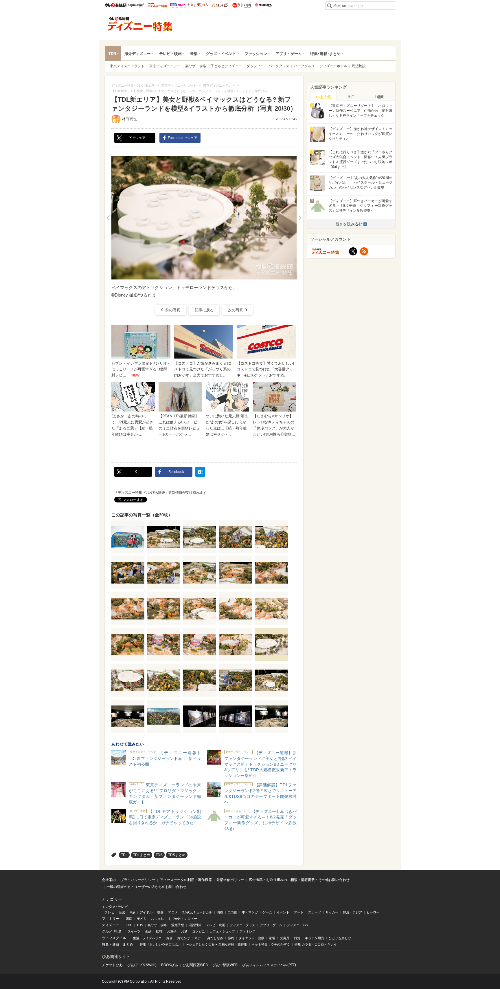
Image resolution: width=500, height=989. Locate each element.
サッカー (332, 912)
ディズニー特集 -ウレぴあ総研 (140, 24)
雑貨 (297, 938)
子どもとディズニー (226, 66)
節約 (231, 938)
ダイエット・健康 (251, 938)
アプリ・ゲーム (288, 54)
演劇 (220, 912)
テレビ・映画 (170, 54)
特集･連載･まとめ (325, 54)
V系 (132, 912)
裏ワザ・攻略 (195, 66)
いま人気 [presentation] (323, 97)
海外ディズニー (137, 54)
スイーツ (134, 931)
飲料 (159, 931)
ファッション (256, 54)
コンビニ (198, 931)
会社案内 (109, 880)
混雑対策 (195, 925)
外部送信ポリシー (230, 880)
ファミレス (247, 931)
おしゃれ (157, 918)
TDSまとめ (176, 855)
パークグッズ (279, 66)
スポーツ (314, 912)
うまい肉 (241, 5)
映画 (160, 912)
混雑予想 (177, 925)
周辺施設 (359, 66)
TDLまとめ (141, 855)
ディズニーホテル (333, 66)
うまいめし (198, 5)
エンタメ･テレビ (115, 907)
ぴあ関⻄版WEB (195, 965)
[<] (108, 217)
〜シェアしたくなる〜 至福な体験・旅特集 (216, 944)
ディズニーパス (298, 925)
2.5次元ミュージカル (197, 912)
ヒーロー (373, 912)
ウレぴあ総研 (115, 5)
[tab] (323, 96)
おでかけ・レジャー (182, 918)
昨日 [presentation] (351, 97)
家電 (272, 938)
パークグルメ (304, 66)
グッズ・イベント (221, 54)
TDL (124, 855)
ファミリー (110, 919)
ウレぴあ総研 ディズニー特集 (157, 5)
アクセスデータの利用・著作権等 (186, 880)
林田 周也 (129, 119)
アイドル (146, 912)
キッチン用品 (314, 938)
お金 (169, 938)
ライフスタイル (114, 938)
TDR (112, 54)
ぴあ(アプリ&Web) (142, 965)
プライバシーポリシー (137, 880)
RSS (364, 251)
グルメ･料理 (111, 931)
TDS (159, 855)
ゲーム (267, 912)
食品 (148, 931)
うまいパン (220, 5)
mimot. (177, 5)
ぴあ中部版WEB (225, 965)
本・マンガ (250, 912)
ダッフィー (255, 66)
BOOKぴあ (169, 965)
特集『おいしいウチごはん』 (160, 944)
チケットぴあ (112, 965)
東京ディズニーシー (165, 66)
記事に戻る (204, 310)
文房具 (284, 938)
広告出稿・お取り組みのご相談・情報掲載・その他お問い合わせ (299, 880)
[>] (300, 217)
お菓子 (172, 931)
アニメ (173, 912)
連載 (115, 944)
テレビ (109, 912)
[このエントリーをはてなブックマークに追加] (200, 472)
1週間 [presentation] (379, 97)
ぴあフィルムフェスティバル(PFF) (269, 965)
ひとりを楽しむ (340, 938)
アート (299, 912)
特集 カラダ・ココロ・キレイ (316, 944)
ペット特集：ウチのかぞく (271, 944)
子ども (141, 918)
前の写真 (172, 310)
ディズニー (110, 925)
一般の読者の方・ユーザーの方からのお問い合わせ (146, 887)
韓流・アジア (352, 912)
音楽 (194, 54)
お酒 (184, 931)
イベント (283, 912)
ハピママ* (135, 5)
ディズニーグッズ (242, 925)
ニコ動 (232, 912)
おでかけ (183, 938)
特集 (105, 944)
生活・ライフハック (147, 938)
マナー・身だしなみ (208, 938)
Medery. (263, 5)
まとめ (128, 944)
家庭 (129, 918)
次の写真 (235, 310)
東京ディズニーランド (127, 66)
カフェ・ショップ (222, 931)
